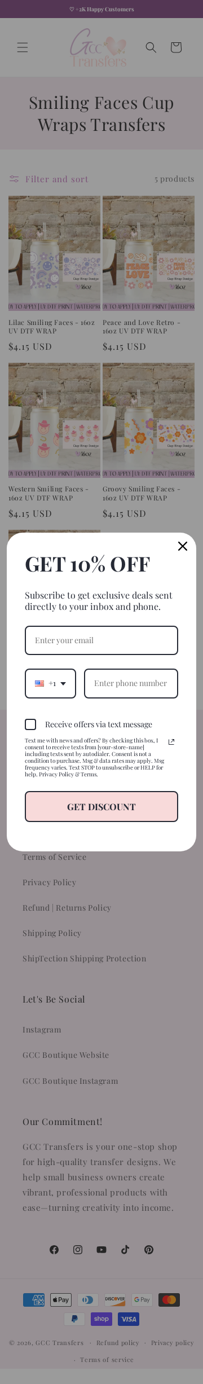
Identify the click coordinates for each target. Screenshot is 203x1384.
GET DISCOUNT (101, 806)
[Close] (182, 546)
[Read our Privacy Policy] (171, 742)
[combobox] (50, 683)
